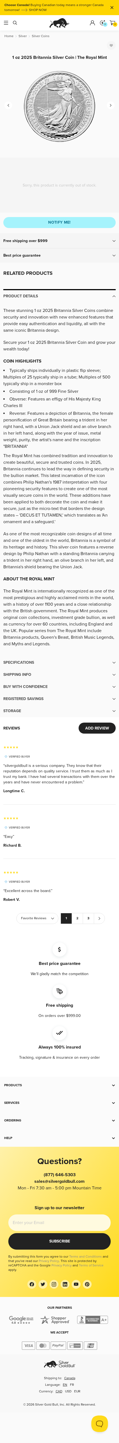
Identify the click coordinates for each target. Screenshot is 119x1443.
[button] (59, 241)
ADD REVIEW (97, 728)
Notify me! (59, 222)
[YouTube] (76, 1284)
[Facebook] (31, 1284)
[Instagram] (54, 1284)
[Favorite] (111, 45)
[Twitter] (42, 1284)
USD (68, 1391)
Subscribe (59, 1241)
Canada (69, 1378)
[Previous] (8, 105)
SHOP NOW (38, 10)
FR (72, 1385)
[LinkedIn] (65, 1284)
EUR (77, 1391)
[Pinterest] (87, 1284)
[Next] (111, 105)
